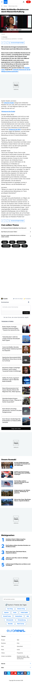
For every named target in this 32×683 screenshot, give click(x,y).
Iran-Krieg (10, 608)
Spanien (6, 612)
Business (3, 643)
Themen (3, 636)
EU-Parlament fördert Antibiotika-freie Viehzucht (13, 228)
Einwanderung (22, 620)
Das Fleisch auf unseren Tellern (9, 231)
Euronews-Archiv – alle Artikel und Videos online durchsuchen (23, 657)
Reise (2, 649)
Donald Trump (7, 616)
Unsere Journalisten (6, 656)
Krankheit (16, 245)
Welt (18, 640)
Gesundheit (21, 242)
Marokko (10, 623)
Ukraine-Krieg (21, 608)
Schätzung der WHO (15, 129)
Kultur (18, 649)
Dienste (3, 663)
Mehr (2, 667)
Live (28, 1)
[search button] (27, 599)
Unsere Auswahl (8, 459)
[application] (16, 24)
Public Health (24, 612)
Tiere (24, 245)
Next (2, 646)
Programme (20, 653)
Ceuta (14, 612)
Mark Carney (20, 623)
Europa (5, 6)
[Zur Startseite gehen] (5, 2)
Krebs (4, 242)
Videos (3, 653)
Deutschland (18, 616)
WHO (12, 242)
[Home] (1, 6)
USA (28, 616)
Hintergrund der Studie (8, 111)
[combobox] (16, 599)
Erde (18, 643)
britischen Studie (9, 102)
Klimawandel (9, 620)
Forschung (6, 245)
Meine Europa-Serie (13, 6)
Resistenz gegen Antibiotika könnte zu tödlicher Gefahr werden (13, 236)
